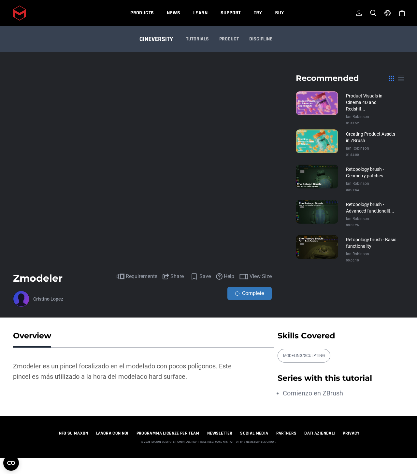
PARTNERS (286, 433)
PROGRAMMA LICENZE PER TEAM (168, 433)
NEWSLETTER (220, 433)
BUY (279, 12)
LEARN (200, 12)
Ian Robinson (357, 116)
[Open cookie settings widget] (11, 463)
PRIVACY (351, 433)
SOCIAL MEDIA (254, 433)
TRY (258, 12)
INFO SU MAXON (72, 433)
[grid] (391, 78)
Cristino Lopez (48, 299)
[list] (401, 78)
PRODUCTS (142, 12)
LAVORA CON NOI (112, 433)
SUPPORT (231, 12)
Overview (32, 335)
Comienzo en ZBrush (313, 393)
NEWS (173, 12)
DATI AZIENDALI (319, 433)
